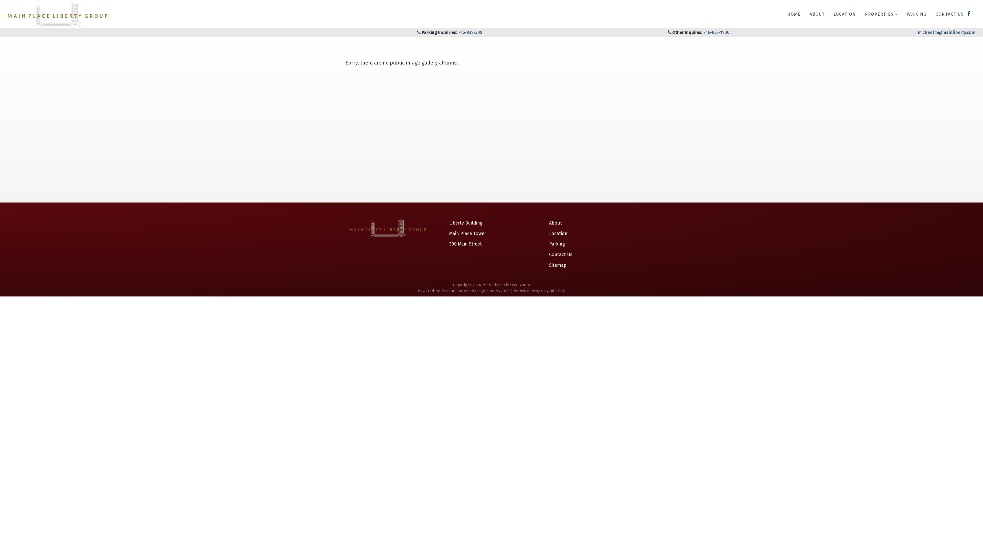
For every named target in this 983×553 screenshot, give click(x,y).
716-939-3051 (470, 32)
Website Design (528, 291)
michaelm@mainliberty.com (946, 32)
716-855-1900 (716, 32)
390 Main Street (465, 244)
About (817, 14)
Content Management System (482, 291)
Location (845, 14)
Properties (879, 14)
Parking (916, 14)
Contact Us (950, 14)
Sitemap (558, 265)
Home (794, 14)
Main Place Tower (467, 233)
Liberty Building (466, 223)
